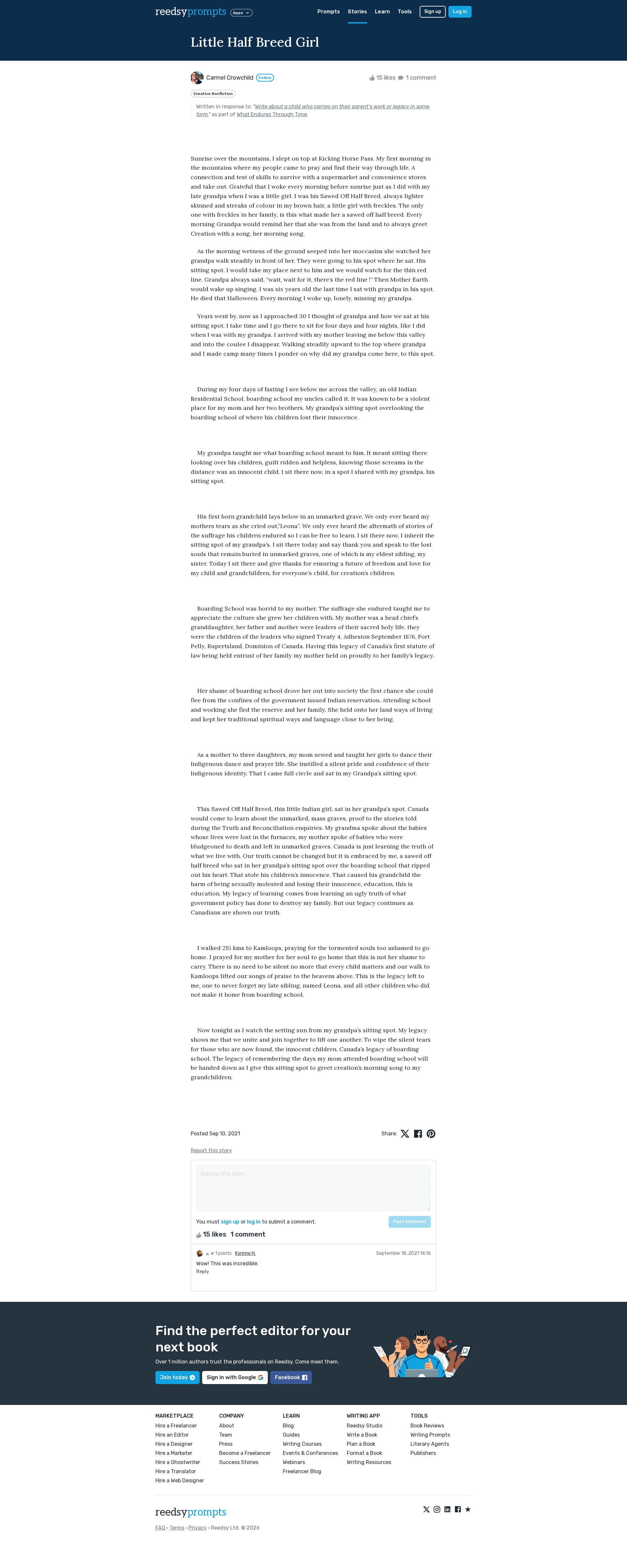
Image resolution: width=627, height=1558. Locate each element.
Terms (176, 1528)
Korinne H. (245, 1253)
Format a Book (364, 1453)
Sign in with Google (231, 1377)
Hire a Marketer (173, 1453)
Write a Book (362, 1435)
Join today (174, 1377)
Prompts (328, 11)
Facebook (287, 1377)
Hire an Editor (172, 1435)
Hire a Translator (175, 1471)
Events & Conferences (310, 1453)
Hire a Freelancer (176, 1426)
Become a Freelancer (245, 1453)
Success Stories (238, 1462)
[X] (426, 1510)
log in (254, 1222)
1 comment (420, 77)
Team (225, 1435)
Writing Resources (369, 1462)
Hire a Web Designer (179, 1480)
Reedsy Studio (364, 1426)
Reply (202, 1271)
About (226, 1426)
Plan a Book (361, 1444)
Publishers (423, 1453)
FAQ (160, 1528)
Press (226, 1444)
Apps (238, 12)
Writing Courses (302, 1444)
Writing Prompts (430, 1435)
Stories (357, 11)
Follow (265, 77)
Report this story (211, 1150)
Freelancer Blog (302, 1471)
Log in (460, 11)
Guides (291, 1435)
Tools (405, 11)
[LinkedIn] (447, 1510)
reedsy (190, 12)
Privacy (197, 1528)
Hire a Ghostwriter (177, 1462)
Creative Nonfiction (213, 93)
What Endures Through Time (272, 114)
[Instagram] (437, 1510)
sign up (230, 1222)
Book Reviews (427, 1426)
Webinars (294, 1462)
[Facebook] (458, 1510)
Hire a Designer (174, 1444)
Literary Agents (429, 1444)
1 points (223, 1253)
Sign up (432, 11)
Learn (382, 11)
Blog (288, 1426)
